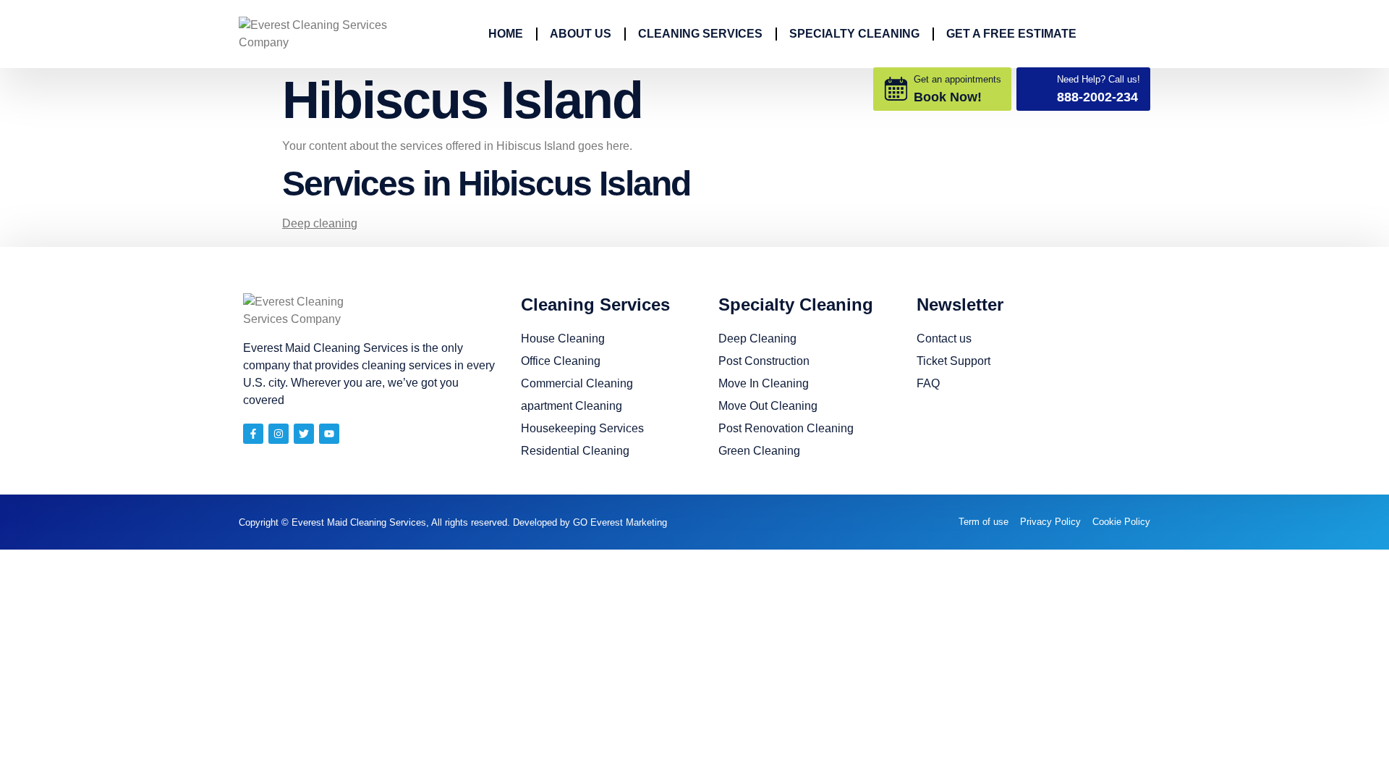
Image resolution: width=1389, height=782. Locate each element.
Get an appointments (957, 79)
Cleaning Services (700, 34)
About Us (580, 34)
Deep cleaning (319, 223)
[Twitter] (304, 434)
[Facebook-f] (253, 434)
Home (505, 34)
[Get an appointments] (896, 88)
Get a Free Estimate (1011, 34)
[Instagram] (278, 434)
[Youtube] (329, 434)
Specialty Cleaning (854, 34)
